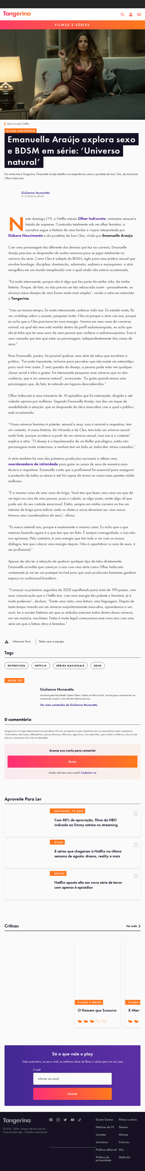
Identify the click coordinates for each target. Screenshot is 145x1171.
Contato (101, 1134)
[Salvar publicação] (135, 813)
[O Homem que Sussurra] (98, 971)
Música (123, 1134)
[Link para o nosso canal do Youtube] (72, 1120)
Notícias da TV (105, 1127)
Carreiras (102, 1142)
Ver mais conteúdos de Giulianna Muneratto (68, 705)
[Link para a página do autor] (13, 194)
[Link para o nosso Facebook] (51, 1120)
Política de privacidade (103, 1159)
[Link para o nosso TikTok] (79, 1120)
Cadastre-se (88, 773)
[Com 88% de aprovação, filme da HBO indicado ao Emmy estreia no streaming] (27, 822)
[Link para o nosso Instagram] (58, 1120)
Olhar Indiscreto (92, 218)
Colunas (124, 1142)
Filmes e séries (128, 1119)
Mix (121, 1149)
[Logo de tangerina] (17, 14)
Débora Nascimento (25, 235)
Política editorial (106, 1149)
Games (123, 1127)
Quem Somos (104, 1119)
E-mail (36, 1069)
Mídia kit (124, 1157)
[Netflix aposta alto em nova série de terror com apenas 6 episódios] (27, 885)
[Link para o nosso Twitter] (65, 1120)
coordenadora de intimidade (33, 464)
